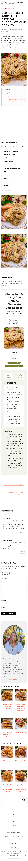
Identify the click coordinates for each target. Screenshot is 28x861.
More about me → (14, 679)
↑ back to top (14, 815)
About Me (14, 825)
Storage (8, 96)
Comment (4, 578)
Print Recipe (13, 320)
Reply (22, 532)
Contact (14, 847)
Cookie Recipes (10, 8)
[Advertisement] (14, 124)
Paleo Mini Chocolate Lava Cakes (14, 485)
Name (3, 600)
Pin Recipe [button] (14, 323)
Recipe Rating (5, 572)
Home (3, 8)
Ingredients (9, 93)
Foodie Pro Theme (14, 858)
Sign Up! (6, 836)
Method (20, 377)
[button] (21, 387)
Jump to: (7, 89)
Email (3, 607)
